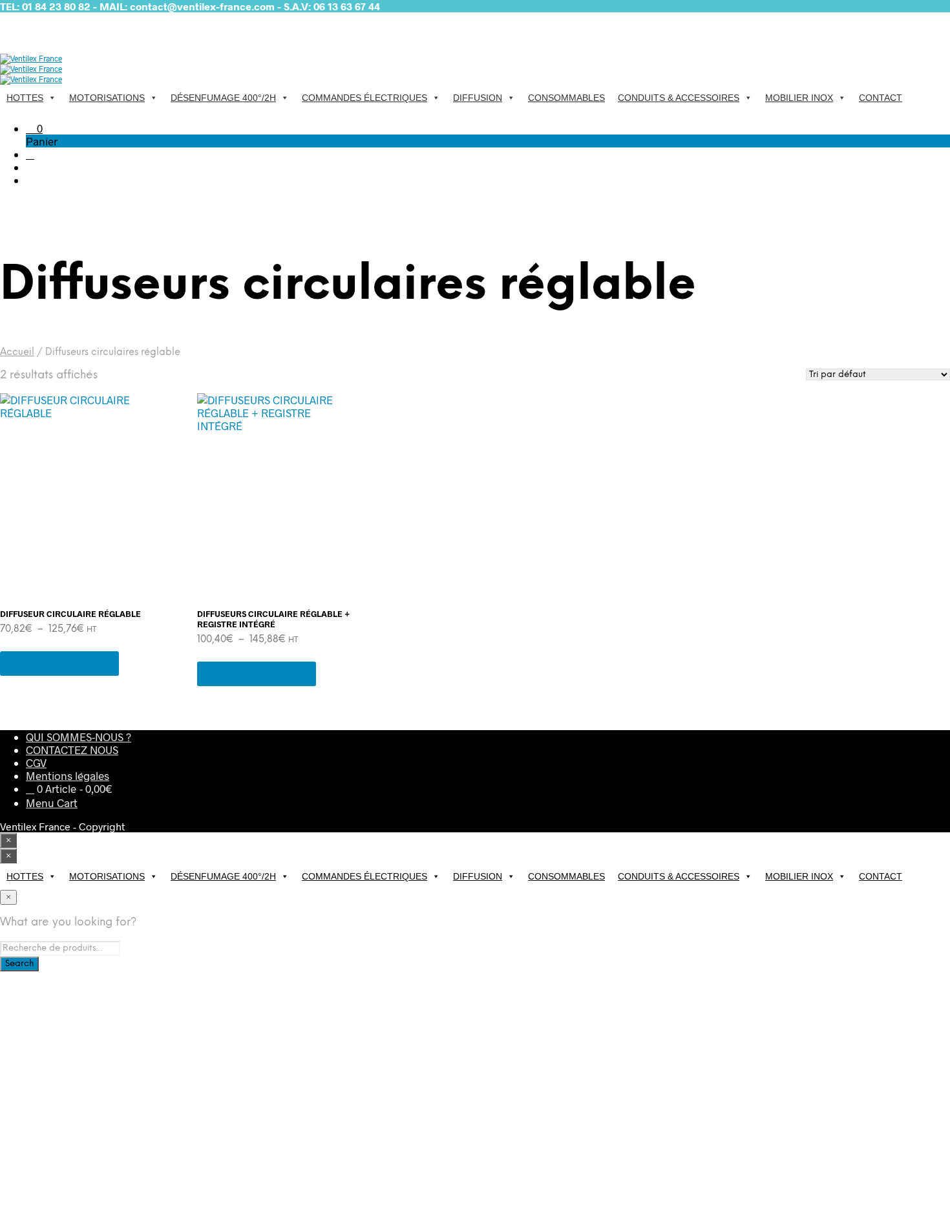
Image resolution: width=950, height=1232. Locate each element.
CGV (36, 762)
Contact (880, 97)
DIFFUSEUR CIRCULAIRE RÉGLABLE (70, 614)
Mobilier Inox (799, 97)
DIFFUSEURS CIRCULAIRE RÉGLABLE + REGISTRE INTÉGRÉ (273, 619)
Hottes (24, 97)
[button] (34, 128)
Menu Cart (52, 802)
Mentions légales (67, 775)
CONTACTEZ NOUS (72, 749)
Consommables (566, 97)
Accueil (17, 352)
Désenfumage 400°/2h (223, 97)
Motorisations (107, 97)
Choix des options (59, 663)
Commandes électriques (364, 97)
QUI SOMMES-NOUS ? (78, 736)
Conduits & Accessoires (678, 97)
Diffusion (477, 97)
